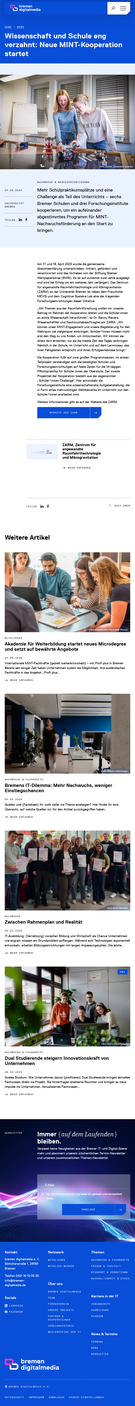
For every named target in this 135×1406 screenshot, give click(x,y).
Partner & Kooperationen (59, 1318)
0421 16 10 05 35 (27, 1276)
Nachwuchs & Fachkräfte (110, 1260)
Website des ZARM (64, 412)
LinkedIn (15, 1305)
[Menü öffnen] (122, 8)
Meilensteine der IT (64, 1332)
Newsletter (100, 1354)
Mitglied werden (61, 1266)
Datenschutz (14, 1397)
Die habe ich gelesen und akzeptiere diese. (84, 1196)
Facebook (15, 1312)
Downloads (57, 1397)
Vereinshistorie (61, 1326)
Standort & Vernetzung (109, 1272)
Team (51, 1297)
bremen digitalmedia (64, 1291)
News (20, 27)
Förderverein (58, 1304)
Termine (97, 1341)
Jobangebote (100, 1304)
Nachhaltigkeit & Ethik (110, 1278)
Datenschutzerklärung (65, 1194)
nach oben (121, 505)
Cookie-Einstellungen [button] (86, 1397)
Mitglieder (56, 1260)
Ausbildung (100, 1310)
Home (8, 27)
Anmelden (88, 1209)
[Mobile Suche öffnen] (113, 8)
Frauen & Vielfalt (106, 1266)
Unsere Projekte (61, 1310)
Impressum (36, 1397)
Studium (97, 1316)
